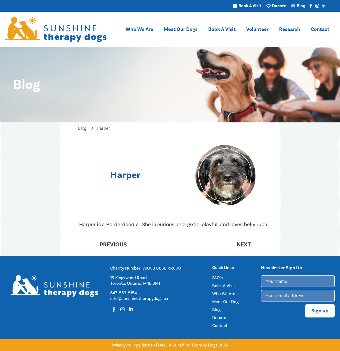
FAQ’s (217, 277)
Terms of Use (153, 345)
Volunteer (257, 29)
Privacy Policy (125, 345)
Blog (216, 309)
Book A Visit (222, 29)
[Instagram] (317, 6)
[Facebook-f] (311, 6)
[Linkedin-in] (323, 6)
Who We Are (139, 29)
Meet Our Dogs (181, 29)
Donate (219, 317)
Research (289, 29)
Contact (320, 29)
